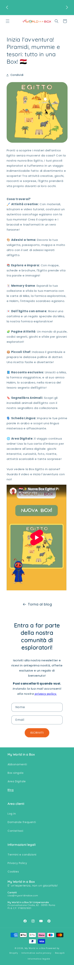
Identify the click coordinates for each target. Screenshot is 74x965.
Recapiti (60, 952)
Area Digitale (17, 781)
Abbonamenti (17, 764)
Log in (12, 814)
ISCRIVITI (37, 733)
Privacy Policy (17, 863)
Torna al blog (40, 604)
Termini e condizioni (22, 854)
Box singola (16, 773)
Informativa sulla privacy (36, 952)
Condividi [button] (17, 75)
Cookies (13, 871)
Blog (10, 790)
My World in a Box (35, 948)
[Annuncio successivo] (67, 7)
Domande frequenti (22, 822)
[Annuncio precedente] (7, 7)
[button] (7, 21)
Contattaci (15, 831)
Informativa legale (39, 958)
